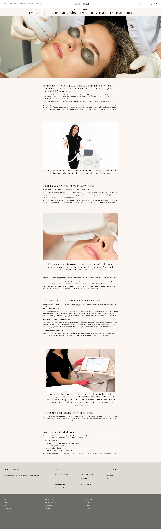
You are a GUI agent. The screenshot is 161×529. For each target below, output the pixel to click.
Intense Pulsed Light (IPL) (100, 311)
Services (13, 4)
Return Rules (49, 511)
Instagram (89, 499)
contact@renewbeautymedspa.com (116, 483)
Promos (32, 4)
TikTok (87, 511)
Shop (5, 4)
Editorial (6, 502)
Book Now (137, 4)
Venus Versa (52, 277)
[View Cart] (155, 4)
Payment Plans (49, 499)
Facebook (88, 502)
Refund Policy (49, 508)
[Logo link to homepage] (82, 4)
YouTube (88, 508)
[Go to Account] (150, 4)
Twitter (88, 505)
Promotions (7, 511)
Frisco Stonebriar (88, 474)
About (38, 4)
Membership (7, 508)
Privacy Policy (49, 505)
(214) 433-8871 (110, 480)
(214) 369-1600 (110, 475)
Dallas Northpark (62, 474)
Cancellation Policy (50, 502)
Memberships (23, 4)
